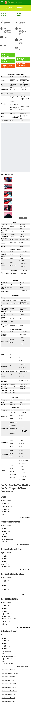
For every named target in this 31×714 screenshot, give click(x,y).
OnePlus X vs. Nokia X (8, 701)
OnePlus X (3, 16)
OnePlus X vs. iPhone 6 (9, 687)
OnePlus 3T (18, 16)
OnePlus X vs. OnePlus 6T (9, 694)
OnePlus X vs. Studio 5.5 (9, 680)
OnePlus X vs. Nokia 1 (8, 698)
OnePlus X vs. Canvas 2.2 (9, 670)
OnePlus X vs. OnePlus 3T (9, 691)
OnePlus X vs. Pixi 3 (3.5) (9, 684)
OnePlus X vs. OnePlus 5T (9, 676)
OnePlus (3, 13)
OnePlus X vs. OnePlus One (10, 673)
